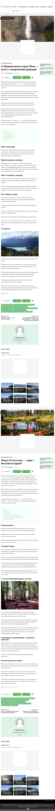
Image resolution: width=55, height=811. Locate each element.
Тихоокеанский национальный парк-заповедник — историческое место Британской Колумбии (30, 319)
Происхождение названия (8, 134)
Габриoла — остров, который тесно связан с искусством (7, 390)
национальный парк (19, 308)
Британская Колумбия (7, 304)
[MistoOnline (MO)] (21, 342)
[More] (32, 77)
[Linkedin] (19, 342)
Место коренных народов (8, 136)
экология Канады (18, 311)
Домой (3, 18)
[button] (52, 2)
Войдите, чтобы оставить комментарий (11, 355)
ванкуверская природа (28, 304)
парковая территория (7, 309)
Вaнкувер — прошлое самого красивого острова (19, 390)
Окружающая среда (9, 18)
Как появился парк (7, 138)
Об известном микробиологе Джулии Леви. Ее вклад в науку (46, 73)
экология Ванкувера (7, 311)
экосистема (28, 311)
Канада (25, 306)
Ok (28, 808)
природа (17, 309)
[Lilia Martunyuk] (2, 73)
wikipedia (6, 293)
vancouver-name (21, 83)
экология (23, 309)
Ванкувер (17, 304)
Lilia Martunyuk (9, 73)
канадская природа (7, 308)
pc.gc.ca (19, 120)
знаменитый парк (6, 306)
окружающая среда (31, 308)
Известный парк (6, 132)
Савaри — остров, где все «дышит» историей (32, 391)
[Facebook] (17, 342)
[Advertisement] (27, 47)
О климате (5, 140)
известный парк (17, 306)
